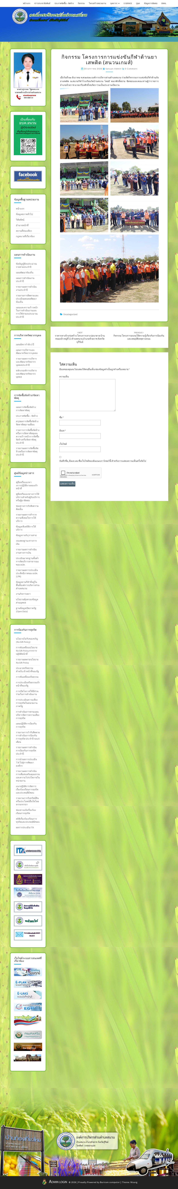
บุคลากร (113, 3)
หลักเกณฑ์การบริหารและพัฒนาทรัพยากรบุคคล (26, 373)
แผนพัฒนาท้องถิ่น (24, 272)
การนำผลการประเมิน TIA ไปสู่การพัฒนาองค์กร (26, 762)
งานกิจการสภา (23, 593)
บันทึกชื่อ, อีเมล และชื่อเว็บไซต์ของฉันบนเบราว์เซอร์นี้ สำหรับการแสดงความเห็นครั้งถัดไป (102, 461)
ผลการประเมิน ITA (25, 827)
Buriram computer (110, 1182)
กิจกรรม (81, 3)
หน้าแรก (26, 3)
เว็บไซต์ (63, 444)
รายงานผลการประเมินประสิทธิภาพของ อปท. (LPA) (27, 573)
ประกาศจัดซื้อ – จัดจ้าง (64, 3)
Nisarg (134, 1182)
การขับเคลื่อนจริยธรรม (27, 676)
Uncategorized (70, 314)
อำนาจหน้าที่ (22, 225)
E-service (128, 3)
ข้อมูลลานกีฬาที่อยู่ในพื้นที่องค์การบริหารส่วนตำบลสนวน (27, 585)
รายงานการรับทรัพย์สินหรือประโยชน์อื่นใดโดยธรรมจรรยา (27, 801)
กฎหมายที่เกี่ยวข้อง (25, 236)
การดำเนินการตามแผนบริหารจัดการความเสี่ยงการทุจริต (27, 714)
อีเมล (62, 430)
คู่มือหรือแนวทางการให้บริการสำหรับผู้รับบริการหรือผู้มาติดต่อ (28, 497)
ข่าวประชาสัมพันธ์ (42, 3)
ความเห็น (64, 376)
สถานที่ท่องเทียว (24, 230)
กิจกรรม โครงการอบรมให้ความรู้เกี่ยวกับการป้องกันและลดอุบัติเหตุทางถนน (138, 335)
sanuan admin (113, 68)
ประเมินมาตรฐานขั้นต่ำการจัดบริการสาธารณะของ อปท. (27, 561)
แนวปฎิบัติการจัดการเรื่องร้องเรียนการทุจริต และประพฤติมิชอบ (27, 789)
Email (163, 3)
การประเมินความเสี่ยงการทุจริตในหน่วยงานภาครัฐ (27, 703)
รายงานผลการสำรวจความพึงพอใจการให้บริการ (26, 517)
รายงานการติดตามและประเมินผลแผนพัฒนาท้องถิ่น (27, 298)
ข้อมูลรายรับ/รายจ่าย (26, 535)
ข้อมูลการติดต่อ (150, 3)
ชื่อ (61, 417)
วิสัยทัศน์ (20, 219)
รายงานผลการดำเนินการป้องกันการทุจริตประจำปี (26, 750)
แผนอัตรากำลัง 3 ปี (25, 344)
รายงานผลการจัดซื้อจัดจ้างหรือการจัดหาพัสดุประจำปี (27, 451)
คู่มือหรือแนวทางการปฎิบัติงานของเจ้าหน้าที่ (27, 485)
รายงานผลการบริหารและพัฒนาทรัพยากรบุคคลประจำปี (26, 361)
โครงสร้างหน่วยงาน (97, 3)
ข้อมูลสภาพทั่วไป (24, 214)
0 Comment (131, 68)
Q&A (138, 3)
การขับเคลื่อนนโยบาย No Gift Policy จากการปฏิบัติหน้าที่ (26, 650)
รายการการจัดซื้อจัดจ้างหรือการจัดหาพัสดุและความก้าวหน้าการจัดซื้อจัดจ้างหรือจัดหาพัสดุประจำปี (27, 436)
